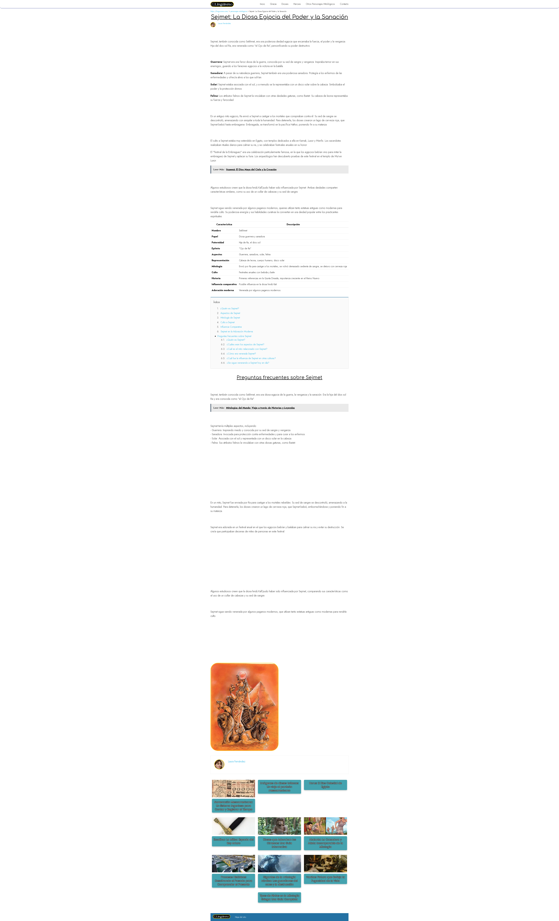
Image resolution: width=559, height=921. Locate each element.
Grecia (273, 4)
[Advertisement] (279, 468)
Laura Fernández (224, 23)
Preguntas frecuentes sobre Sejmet (234, 336)
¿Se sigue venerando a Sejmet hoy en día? (248, 362)
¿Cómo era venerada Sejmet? (241, 353)
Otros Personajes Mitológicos (320, 4)
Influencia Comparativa (231, 327)
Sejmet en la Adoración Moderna (237, 331)
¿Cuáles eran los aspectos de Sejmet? (245, 344)
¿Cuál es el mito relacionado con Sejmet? (247, 349)
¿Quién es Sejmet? (229, 308)
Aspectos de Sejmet (230, 313)
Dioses (285, 4)
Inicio (262, 4)
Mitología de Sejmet (230, 317)
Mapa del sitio (240, 917)
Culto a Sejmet (228, 322)
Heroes (297, 4)
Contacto (344, 4)
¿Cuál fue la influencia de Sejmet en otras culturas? (251, 358)
